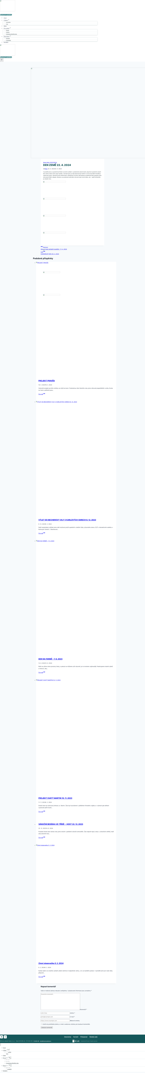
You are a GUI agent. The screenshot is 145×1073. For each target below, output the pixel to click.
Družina (7, 32)
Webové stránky (75, 1020)
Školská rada (93, 1037)
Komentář (83, 1009)
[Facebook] (1, 1036)
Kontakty (6, 42)
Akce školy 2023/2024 (50, 162)
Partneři (75, 1037)
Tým (7, 24)
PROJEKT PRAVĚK (46, 381)
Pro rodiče (5, 1058)
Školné (7, 30)
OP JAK (77, 1041)
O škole (5, 1050)
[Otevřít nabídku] (1, 60)
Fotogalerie (8, 40)
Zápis (5, 26)
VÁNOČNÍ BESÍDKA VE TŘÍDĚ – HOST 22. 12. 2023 (60, 824)
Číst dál (41, 394)
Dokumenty (67, 1037)
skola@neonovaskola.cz (45, 1041)
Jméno (72, 1013)
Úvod (5, 18)
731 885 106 (36, 1041)
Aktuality (8, 38)
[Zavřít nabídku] (0, 1044)
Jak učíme (8, 22)
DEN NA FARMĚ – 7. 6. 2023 (50, 659)
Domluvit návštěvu (6, 15)
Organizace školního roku (11, 34)
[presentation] (76, 318)
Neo (46, 169)
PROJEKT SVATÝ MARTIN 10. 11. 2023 (55, 798)
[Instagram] (5, 1036)
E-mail (72, 1017)
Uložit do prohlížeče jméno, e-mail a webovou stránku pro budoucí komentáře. (66, 1024)
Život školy (5, 1065)
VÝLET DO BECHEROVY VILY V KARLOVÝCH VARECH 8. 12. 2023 (67, 520)
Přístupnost (83, 1037)
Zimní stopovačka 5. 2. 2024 (51, 963)
